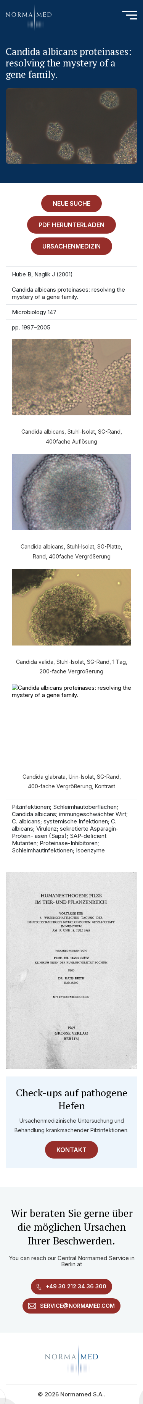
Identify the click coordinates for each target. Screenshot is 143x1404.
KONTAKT (71, 1150)
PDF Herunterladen (71, 225)
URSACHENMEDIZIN (71, 246)
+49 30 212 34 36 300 (75, 1286)
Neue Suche (71, 203)
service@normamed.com (77, 1305)
